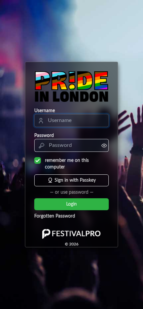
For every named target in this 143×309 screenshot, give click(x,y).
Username (44, 110)
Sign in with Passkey (75, 180)
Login (71, 204)
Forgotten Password (54, 216)
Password (44, 135)
